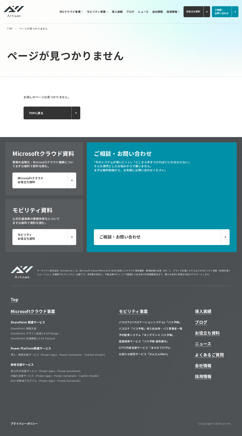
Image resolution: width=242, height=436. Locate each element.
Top (14, 299)
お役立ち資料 (207, 333)
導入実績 (117, 11)
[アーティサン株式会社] (22, 277)
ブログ (130, 11)
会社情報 (157, 11)
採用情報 (172, 11)
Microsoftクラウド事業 (33, 311)
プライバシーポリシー (24, 423)
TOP (10, 28)
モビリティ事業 (96, 11)
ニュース (143, 11)
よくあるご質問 (209, 355)
